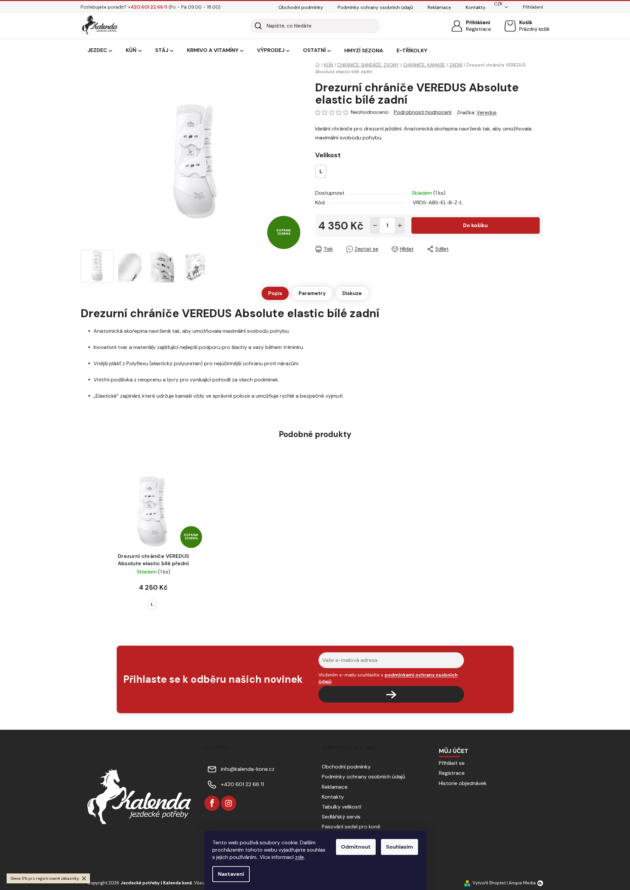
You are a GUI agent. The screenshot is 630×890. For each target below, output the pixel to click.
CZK (498, 4)
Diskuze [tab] (352, 293)
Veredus (487, 112)
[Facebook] (212, 803)
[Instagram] (228, 803)
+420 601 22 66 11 (242, 784)
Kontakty (475, 7)
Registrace (478, 29)
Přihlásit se (452, 763)
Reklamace (439, 7)
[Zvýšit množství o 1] (400, 225)
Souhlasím (399, 846)
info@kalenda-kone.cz (247, 769)
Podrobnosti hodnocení (422, 112)
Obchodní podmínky (300, 7)
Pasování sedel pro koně (351, 826)
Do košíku (475, 225)
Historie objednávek (463, 783)
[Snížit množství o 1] (375, 225)
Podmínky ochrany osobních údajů (375, 7)
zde (299, 857)
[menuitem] (100, 50)
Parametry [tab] (312, 293)
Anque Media (522, 883)
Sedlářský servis (341, 816)
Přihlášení (478, 22)
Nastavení (231, 873)
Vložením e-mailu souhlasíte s (388, 678)
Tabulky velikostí (341, 806)
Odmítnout (356, 846)
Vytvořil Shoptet (489, 883)
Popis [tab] (275, 293)
